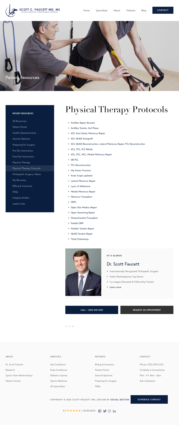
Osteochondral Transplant (84, 217)
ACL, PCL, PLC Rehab (82, 149)
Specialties (101, 10)
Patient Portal (102, 369)
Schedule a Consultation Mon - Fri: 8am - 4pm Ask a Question (152, 375)
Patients (130, 10)
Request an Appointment (147, 310)
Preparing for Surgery (106, 380)
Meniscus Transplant (81, 196)
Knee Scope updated (81, 175)
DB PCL (74, 159)
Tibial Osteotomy (80, 239)
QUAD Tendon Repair (82, 233)
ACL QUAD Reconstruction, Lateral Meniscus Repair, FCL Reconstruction (108, 143)
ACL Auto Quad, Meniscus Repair (88, 133)
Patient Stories (13, 380)
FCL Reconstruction (81, 165)
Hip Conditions (58, 364)
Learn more (115, 287)
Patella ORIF (77, 223)
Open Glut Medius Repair (84, 207)
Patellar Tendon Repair (82, 228)
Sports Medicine (58, 380)
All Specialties (57, 386)
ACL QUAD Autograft (82, 138)
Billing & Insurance (104, 364)
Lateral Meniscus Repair (83, 180)
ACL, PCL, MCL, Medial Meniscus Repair (91, 154)
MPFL (73, 202)
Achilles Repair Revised (83, 122)
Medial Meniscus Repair (83, 191)
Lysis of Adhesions (80, 186)
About (117, 10)
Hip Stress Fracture (81, 170)
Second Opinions (103, 375)
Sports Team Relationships (19, 375)
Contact (163, 10)
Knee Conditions (58, 369)
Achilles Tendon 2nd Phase (85, 128)
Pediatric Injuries (58, 375)
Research (10, 369)
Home (86, 10)
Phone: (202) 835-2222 (152, 364)
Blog (143, 10)
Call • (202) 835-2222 (92, 310)
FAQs (98, 386)
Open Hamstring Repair (83, 212)
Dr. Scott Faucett (14, 364)
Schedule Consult (149, 399)
